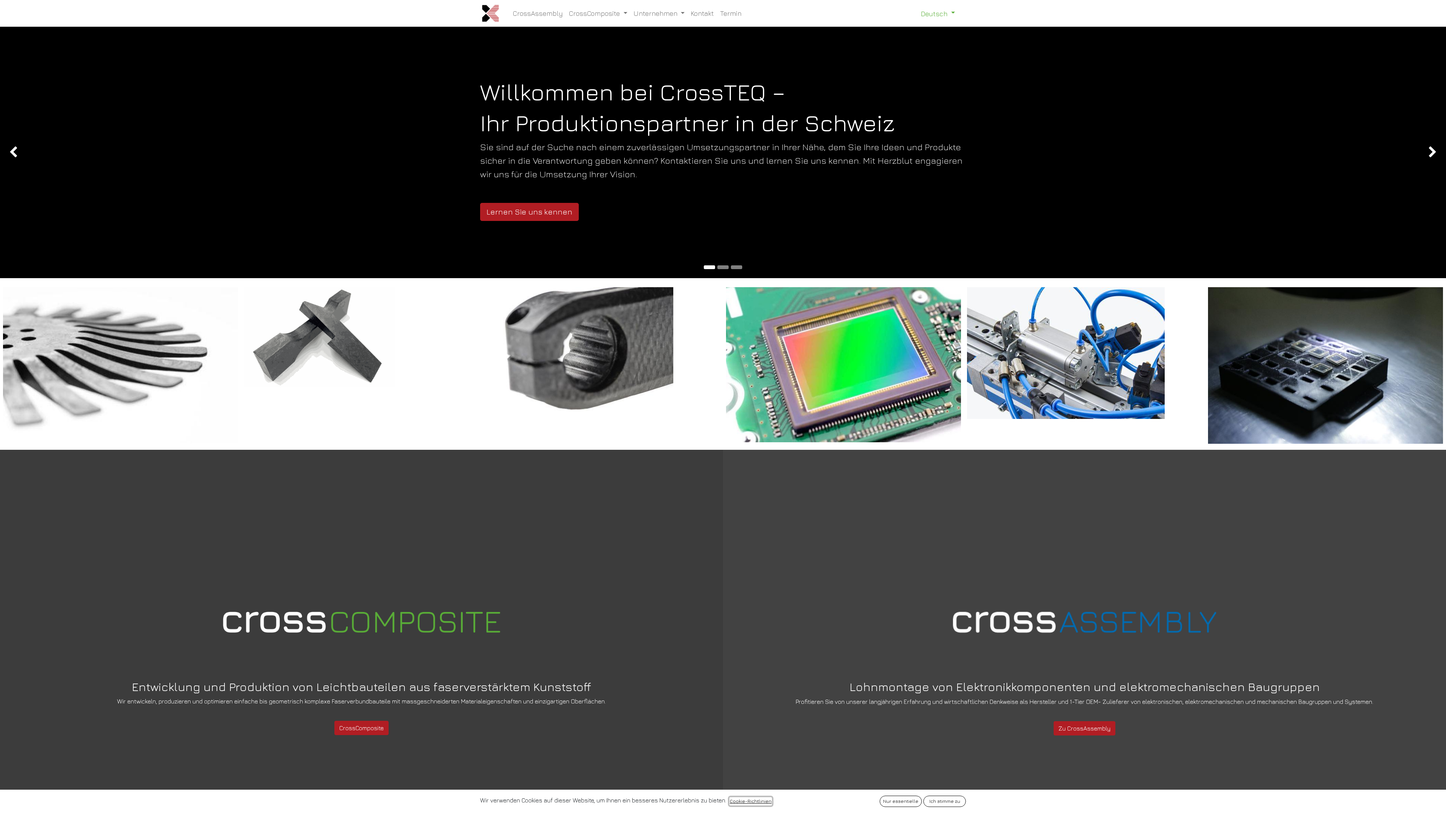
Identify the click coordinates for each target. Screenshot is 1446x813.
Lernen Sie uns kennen (529, 211)
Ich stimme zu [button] (944, 801)
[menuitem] (538, 13)
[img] (58, 152)
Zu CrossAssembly (1084, 728)
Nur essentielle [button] (900, 801)
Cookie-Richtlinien (751, 801)
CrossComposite (361, 728)
